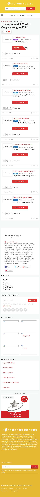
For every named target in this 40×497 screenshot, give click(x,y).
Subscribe (32, 300)
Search (30, 8)
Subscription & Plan (9, 377)
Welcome (4, 488)
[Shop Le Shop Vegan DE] (13, 236)
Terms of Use (5, 491)
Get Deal (19, 74)
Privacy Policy (14, 491)
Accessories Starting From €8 (22, 144)
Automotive (6, 387)
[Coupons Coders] (20, 3)
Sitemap (11, 488)
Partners (18, 488)
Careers (25, 488)
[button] (9, 267)
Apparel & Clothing (9, 363)
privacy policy (7, 306)
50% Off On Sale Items (20, 64)
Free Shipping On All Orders (22, 90)
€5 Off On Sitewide (19, 37)
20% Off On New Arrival (21, 118)
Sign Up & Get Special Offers (22, 197)
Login (30, 15)
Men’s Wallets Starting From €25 (23, 171)
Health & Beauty (8, 368)
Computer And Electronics (11, 382)
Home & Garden (8, 372)
